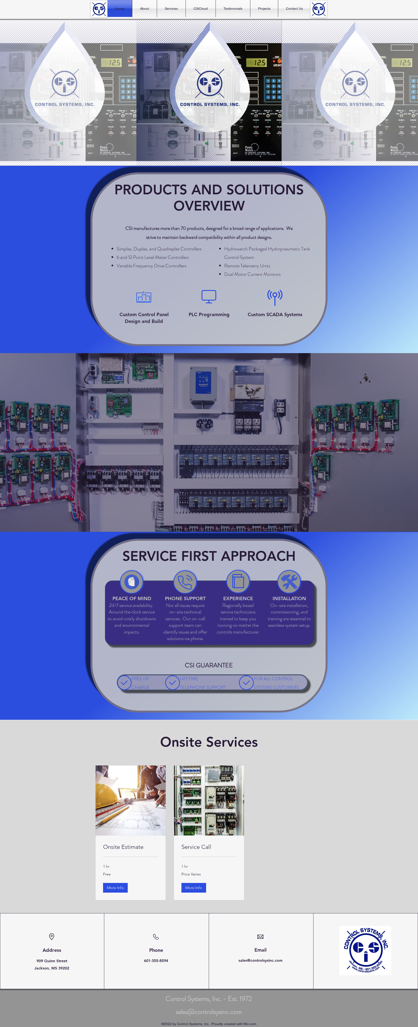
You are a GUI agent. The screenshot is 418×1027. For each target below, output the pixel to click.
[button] (115, 888)
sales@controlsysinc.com (261, 960)
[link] (130, 847)
